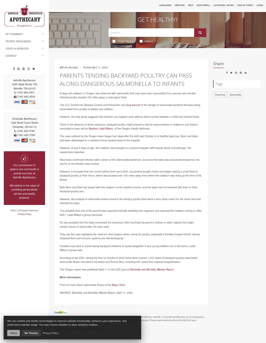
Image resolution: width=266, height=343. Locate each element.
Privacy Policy (24, 213)
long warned (133, 105)
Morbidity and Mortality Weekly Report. (152, 269)
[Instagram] (28, 69)
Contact (11, 55)
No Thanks (31, 333)
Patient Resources (18, 41)
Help (190, 5)
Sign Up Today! (245, 5)
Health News (125, 41)
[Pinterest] (23, 69)
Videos (149, 41)
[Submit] (200, 32)
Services (180, 5)
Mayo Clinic (118, 285)
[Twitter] (33, 69)
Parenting (220, 94)
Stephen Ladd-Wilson (100, 128)
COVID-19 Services (17, 48)
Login (260, 5)
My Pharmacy (14, 34)
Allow (13, 333)
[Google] (18, 69)
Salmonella (235, 94)
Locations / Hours (224, 5)
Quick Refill (203, 5)
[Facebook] (14, 69)
